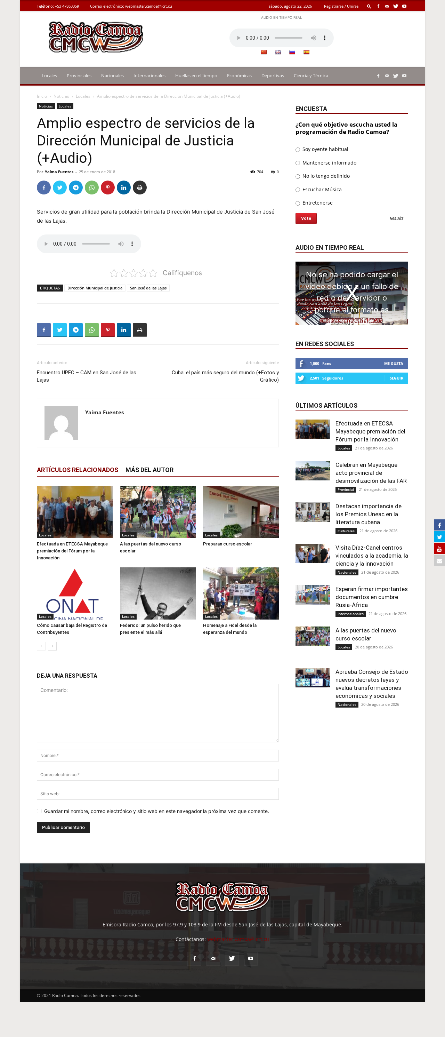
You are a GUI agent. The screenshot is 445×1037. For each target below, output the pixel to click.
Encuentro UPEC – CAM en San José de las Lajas (86, 376)
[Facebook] (378, 6)
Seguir (396, 378)
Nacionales (112, 75)
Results (397, 218)
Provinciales (79, 75)
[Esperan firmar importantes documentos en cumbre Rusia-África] (313, 595)
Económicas (239, 75)
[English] (278, 52)
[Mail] (387, 6)
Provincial (346, 489)
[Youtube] (404, 6)
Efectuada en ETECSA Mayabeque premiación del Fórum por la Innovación (72, 550)
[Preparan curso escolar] (241, 512)
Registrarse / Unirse (341, 6)
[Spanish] (306, 52)
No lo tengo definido (325, 176)
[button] (369, 6)
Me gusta (393, 363)
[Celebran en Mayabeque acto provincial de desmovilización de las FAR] (313, 470)
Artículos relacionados (77, 469)
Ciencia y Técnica (311, 75)
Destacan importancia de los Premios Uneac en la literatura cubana (368, 514)
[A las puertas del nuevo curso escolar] (158, 512)
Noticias (61, 96)
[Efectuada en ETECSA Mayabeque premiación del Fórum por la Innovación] (75, 512)
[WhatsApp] (92, 187)
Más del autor (149, 469)
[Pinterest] (108, 187)
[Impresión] (140, 187)
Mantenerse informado (328, 162)
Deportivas (272, 75)
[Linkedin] (124, 187)
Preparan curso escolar (227, 544)
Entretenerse (317, 202)
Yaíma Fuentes (59, 171)
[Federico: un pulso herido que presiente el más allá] (158, 593)
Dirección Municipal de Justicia (94, 287)
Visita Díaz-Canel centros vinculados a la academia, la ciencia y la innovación (371, 555)
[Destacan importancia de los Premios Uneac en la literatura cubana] (313, 512)
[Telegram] (76, 187)
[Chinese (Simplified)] (263, 52)
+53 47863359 (67, 6)
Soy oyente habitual (324, 149)
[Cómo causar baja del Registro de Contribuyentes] (75, 593)
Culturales (346, 530)
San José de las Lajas (148, 287)
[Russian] (292, 52)
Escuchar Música (321, 189)
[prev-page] (41, 646)
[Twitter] (395, 6)
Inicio (42, 96)
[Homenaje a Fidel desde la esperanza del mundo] (241, 593)
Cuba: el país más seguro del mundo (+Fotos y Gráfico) (225, 376)
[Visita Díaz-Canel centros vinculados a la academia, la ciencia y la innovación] (313, 553)
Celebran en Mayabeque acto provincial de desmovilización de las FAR (371, 472)
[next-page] (52, 646)
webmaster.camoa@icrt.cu (148, 6)
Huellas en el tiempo (196, 75)
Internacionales (149, 75)
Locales (49, 75)
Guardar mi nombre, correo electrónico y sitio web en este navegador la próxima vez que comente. (156, 811)
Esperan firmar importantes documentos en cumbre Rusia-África (371, 596)
